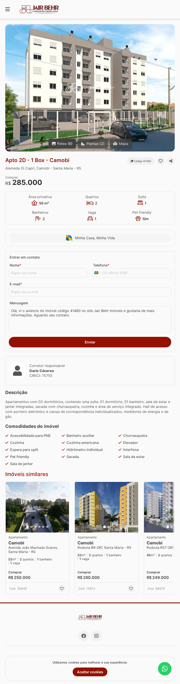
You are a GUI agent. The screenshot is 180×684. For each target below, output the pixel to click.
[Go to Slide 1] (27, 526)
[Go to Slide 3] (35, 527)
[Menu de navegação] (7, 9)
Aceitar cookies (90, 672)
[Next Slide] (171, 87)
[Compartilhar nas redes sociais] (171, 161)
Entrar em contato (25, 257)
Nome (15, 265)
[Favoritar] (161, 161)
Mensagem (19, 303)
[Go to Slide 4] (39, 527)
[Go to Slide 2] (31, 527)
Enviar (90, 342)
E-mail (16, 284)
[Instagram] (96, 636)
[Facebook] (83, 636)
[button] (90, 87)
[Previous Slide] (9, 87)
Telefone (101, 265)
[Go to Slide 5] (43, 527)
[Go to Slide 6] (47, 527)
